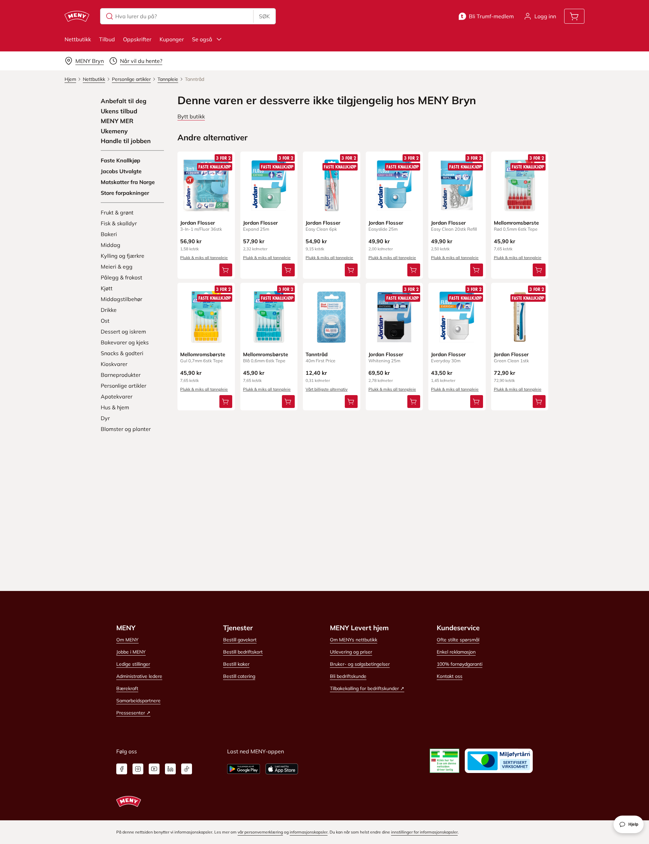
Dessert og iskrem (123, 331)
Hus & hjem (115, 407)
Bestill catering (239, 676)
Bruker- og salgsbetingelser (360, 664)
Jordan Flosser (197, 223)
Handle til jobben (126, 141)
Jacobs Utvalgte (121, 171)
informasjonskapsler (309, 832)
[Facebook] (121, 768)
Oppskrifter (137, 39)
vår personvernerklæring (260, 832)
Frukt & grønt (117, 212)
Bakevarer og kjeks (125, 342)
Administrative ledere (139, 676)
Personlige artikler (123, 385)
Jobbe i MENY (131, 652)
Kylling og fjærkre (122, 255)
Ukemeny (114, 131)
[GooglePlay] (243, 768)
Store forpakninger (125, 192)
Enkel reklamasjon (456, 652)
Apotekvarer (117, 396)
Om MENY (127, 640)
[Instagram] (138, 768)
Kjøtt (107, 288)
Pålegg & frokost (121, 277)
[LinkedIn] (170, 768)
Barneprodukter (121, 374)
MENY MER (117, 121)
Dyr (105, 418)
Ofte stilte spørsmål (458, 640)
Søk (264, 16)
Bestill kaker (236, 664)
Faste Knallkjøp (120, 160)
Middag (110, 245)
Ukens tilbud (119, 111)
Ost (105, 320)
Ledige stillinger (133, 664)
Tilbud (107, 39)
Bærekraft (127, 688)
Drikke (109, 309)
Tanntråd (317, 354)
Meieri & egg (117, 266)
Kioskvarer (114, 364)
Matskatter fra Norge (128, 182)
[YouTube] (154, 768)
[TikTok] (186, 768)
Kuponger (172, 39)
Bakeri (109, 234)
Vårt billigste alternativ (326, 389)
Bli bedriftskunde (348, 676)
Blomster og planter (126, 429)
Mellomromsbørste (516, 223)
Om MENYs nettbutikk (353, 640)
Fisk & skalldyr (119, 223)
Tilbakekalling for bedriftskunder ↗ (367, 688)
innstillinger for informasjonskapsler (424, 832)
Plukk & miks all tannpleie (204, 257)
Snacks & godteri (122, 353)
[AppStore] (281, 768)
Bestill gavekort (240, 640)
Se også (202, 39)
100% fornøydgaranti (459, 664)
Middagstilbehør (121, 299)
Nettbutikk (78, 39)
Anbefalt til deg (123, 101)
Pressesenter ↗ (133, 713)
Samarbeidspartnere (138, 701)
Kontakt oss (449, 676)
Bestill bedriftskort (243, 652)
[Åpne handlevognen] (574, 16)
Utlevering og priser (351, 652)
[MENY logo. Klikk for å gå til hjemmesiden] (77, 16)
